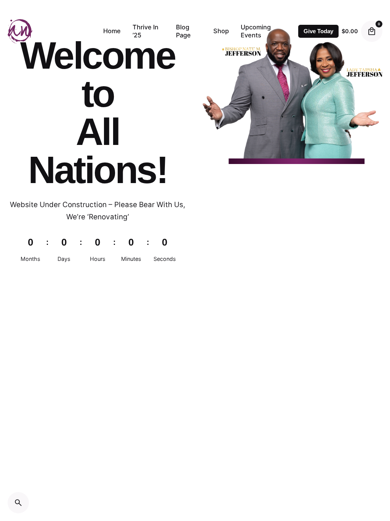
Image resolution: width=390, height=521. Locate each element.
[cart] (371, 31)
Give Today (318, 31)
